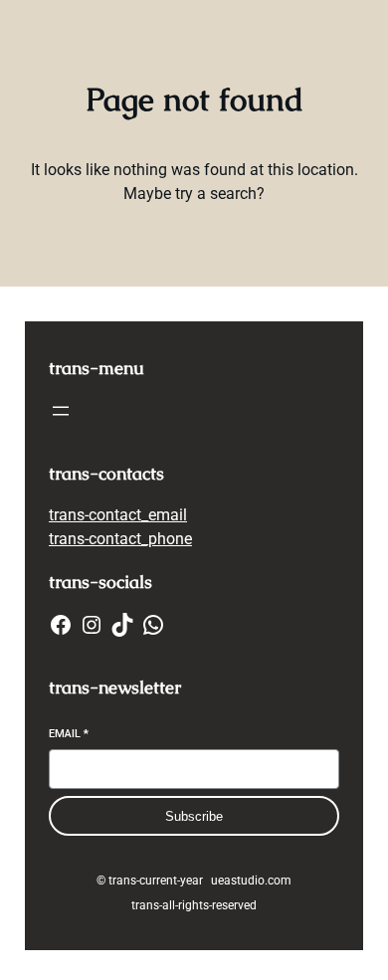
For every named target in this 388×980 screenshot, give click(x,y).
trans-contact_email (118, 514)
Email (69, 733)
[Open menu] (61, 411)
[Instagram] (91, 625)
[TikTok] (122, 625)
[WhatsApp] (153, 625)
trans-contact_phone (120, 538)
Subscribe (194, 816)
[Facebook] (61, 625)
